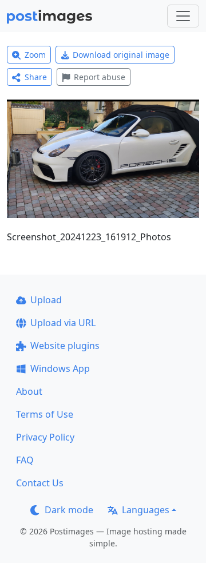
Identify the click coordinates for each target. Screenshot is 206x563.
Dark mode (69, 509)
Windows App (60, 368)
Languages (145, 509)
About (29, 391)
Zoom (35, 54)
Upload (46, 300)
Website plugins (65, 345)
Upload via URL (63, 322)
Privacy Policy (45, 437)
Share (36, 77)
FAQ (25, 460)
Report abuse (99, 77)
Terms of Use (44, 414)
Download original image (121, 54)
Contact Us (40, 483)
